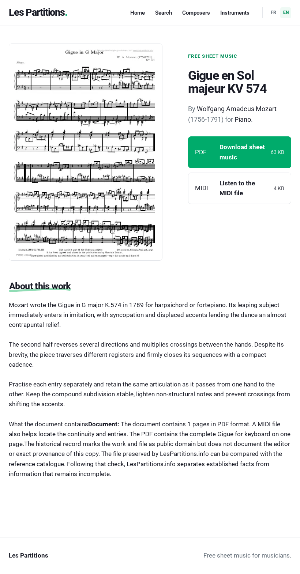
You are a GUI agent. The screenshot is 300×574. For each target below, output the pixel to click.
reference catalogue (36, 464)
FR (273, 12)
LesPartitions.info (151, 464)
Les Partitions (37, 12)
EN (286, 12)
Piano (243, 119)
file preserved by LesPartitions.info (161, 453)
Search (163, 13)
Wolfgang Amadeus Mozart (237, 109)
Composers (196, 13)
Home (137, 13)
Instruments (235, 13)
